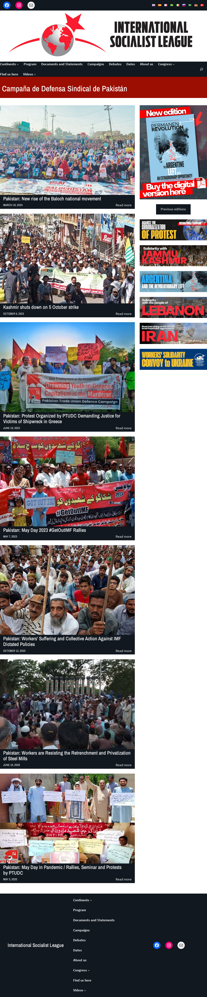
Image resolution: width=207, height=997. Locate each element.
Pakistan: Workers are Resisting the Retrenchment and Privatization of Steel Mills (67, 756)
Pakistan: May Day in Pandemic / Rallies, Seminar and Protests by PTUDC (62, 870)
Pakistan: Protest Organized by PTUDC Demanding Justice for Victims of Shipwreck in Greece (61, 419)
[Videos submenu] (35, 74)
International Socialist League (36, 945)
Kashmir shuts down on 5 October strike (41, 307)
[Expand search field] (200, 69)
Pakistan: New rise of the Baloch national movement (52, 199)
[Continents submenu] (18, 64)
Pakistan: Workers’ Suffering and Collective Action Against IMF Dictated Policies (62, 641)
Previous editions (173, 209)
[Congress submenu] (174, 64)
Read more (124, 205)
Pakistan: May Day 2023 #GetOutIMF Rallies (44, 530)
